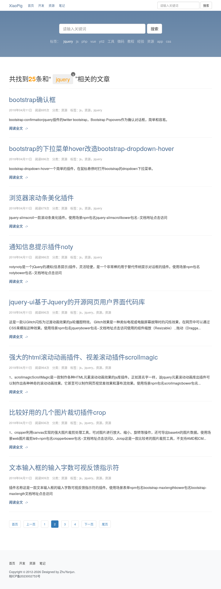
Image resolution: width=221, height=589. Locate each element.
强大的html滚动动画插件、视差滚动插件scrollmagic (83, 356)
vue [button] (93, 41)
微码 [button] (120, 41)
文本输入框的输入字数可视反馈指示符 (64, 467)
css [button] (168, 41)
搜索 (206, 5)
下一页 (88, 524)
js (80, 110)
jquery (98, 110)
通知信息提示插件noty (41, 246)
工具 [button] (110, 41)
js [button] (77, 41)
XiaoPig (15, 5)
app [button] (160, 41)
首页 (31, 5)
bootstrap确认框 (32, 99)
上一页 (30, 524)
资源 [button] (150, 41)
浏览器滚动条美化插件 (41, 197)
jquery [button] (68, 41)
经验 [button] (140, 41)
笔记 (62, 5)
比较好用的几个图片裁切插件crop (57, 412)
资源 (52, 5)
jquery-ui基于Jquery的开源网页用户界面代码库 (77, 301)
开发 (41, 5)
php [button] (84, 41)
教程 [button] (130, 41)
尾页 (105, 524)
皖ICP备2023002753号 (24, 576)
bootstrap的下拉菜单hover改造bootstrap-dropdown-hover (91, 148)
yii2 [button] (101, 41)
